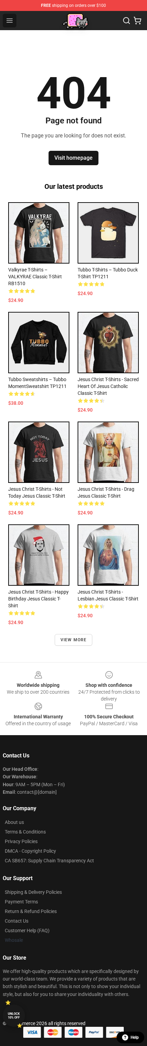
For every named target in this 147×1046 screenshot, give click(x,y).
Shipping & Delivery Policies (33, 892)
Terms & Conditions (25, 832)
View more (74, 639)
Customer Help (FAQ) (27, 930)
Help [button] (135, 1037)
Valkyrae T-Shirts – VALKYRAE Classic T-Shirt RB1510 (35, 276)
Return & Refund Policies (31, 911)
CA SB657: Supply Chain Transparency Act (49, 860)
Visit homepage (73, 158)
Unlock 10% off (14, 1015)
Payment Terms (21, 901)
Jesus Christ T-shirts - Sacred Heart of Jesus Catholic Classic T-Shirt (108, 386)
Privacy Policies (21, 841)
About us (14, 822)
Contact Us (16, 921)
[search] (126, 20)
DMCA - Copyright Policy (30, 851)
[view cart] (137, 20)
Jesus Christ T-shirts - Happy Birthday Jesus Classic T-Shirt (38, 598)
